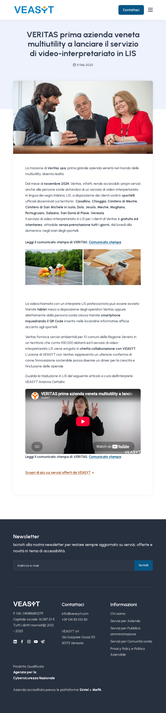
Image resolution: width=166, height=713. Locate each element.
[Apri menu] (150, 10)
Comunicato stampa (105, 242)
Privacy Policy (120, 649)
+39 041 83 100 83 (74, 619)
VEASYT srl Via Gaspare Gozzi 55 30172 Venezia (78, 637)
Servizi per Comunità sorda (131, 641)
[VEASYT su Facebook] (22, 641)
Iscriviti (143, 565)
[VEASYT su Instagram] (29, 641)
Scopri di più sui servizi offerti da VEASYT (58, 472)
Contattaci (131, 10)
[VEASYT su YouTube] (36, 641)
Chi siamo (118, 614)
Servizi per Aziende (125, 621)
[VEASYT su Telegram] (43, 641)
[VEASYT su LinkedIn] (15, 641)
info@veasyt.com (75, 614)
